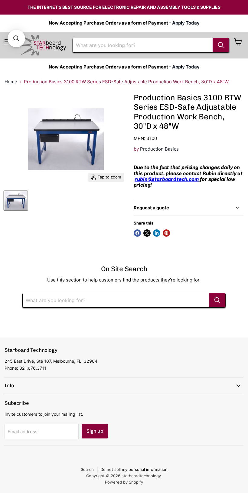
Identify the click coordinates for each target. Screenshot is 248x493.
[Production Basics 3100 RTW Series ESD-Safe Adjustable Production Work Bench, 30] (16, 200)
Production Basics (159, 149)
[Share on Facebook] (137, 233)
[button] (16, 38)
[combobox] (143, 45)
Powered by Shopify (124, 482)
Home (11, 81)
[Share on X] (147, 233)
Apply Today (186, 23)
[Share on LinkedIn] (156, 233)
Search (87, 469)
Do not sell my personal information (134, 469)
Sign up (94, 431)
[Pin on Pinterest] (166, 233)
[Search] (221, 45)
